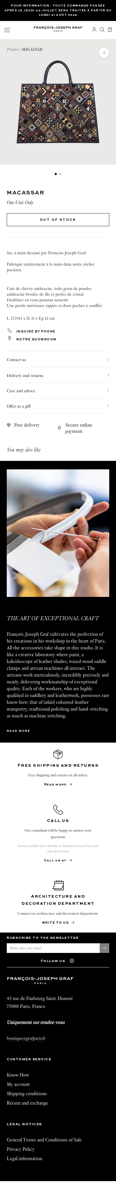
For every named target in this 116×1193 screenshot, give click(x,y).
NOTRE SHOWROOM (36, 339)
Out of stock (58, 220)
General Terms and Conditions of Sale (44, 1140)
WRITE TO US (56, 923)
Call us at (56, 860)
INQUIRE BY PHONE (35, 331)
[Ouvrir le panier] (110, 30)
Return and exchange (27, 1103)
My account (18, 1084)
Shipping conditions (27, 1094)
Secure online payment (78, 428)
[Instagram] (74, 960)
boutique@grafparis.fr (26, 1038)
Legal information (24, 1159)
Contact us (16, 360)
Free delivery (27, 425)
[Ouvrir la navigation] (7, 30)
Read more (18, 731)
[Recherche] (102, 30)
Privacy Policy (21, 1149)
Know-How (18, 1075)
